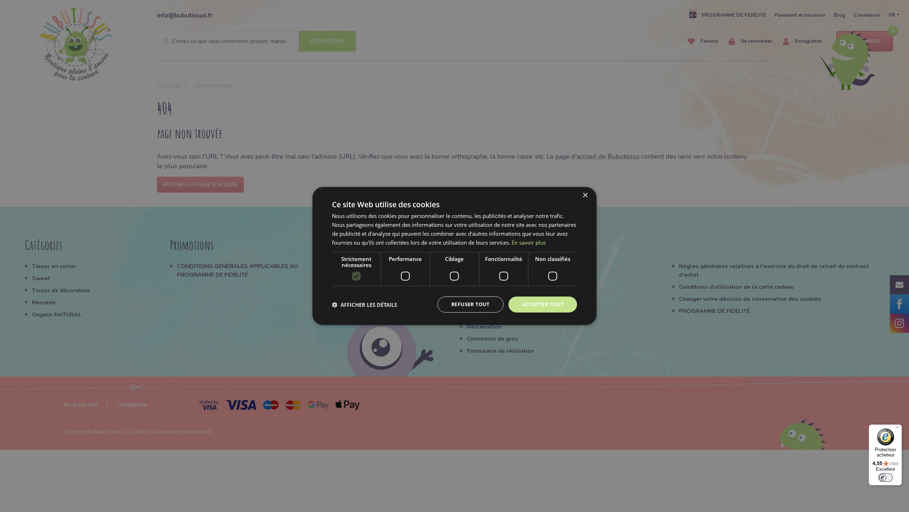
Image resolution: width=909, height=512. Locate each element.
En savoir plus (529, 242)
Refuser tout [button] (470, 304)
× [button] (585, 195)
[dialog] (454, 256)
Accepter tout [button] (543, 304)
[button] (364, 305)
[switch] (885, 477)
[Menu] (897, 429)
